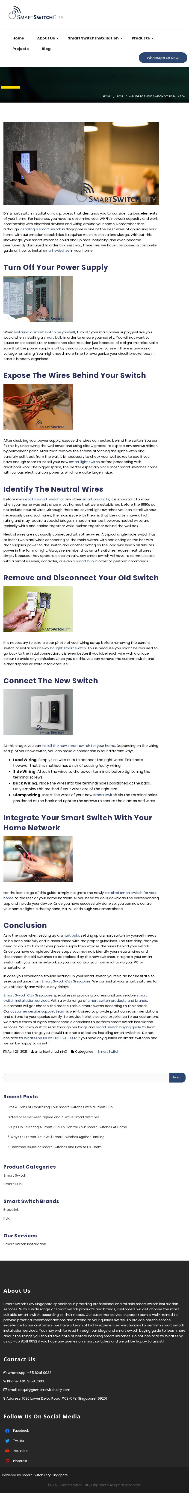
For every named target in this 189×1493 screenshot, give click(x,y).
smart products (95, 499)
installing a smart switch (40, 229)
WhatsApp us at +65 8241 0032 (50, 1037)
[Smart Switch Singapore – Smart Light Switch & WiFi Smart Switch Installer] (37, 12)
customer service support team (37, 1011)
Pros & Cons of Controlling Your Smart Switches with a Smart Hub (60, 1107)
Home (18, 38)
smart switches (56, 250)
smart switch (105, 795)
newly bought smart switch (62, 648)
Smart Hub (12, 1183)
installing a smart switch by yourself (44, 332)
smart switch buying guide (119, 1027)
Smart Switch (108, 1051)
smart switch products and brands (117, 1000)
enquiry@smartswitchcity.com (44, 1389)
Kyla (6, 1218)
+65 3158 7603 (32, 1381)
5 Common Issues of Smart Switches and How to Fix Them (55, 1147)
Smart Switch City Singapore (66, 981)
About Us (45, 38)
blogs (83, 1027)
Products (140, 38)
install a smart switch (41, 499)
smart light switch (84, 461)
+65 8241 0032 (39, 1372)
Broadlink (11, 1209)
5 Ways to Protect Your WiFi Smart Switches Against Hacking (56, 1137)
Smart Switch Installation (93, 38)
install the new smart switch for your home (78, 745)
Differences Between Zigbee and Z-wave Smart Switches (54, 1117)
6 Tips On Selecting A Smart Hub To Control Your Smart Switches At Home (67, 1127)
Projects (20, 48)
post (120, 96)
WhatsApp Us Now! (163, 57)
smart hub (85, 561)
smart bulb (53, 337)
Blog (46, 48)
